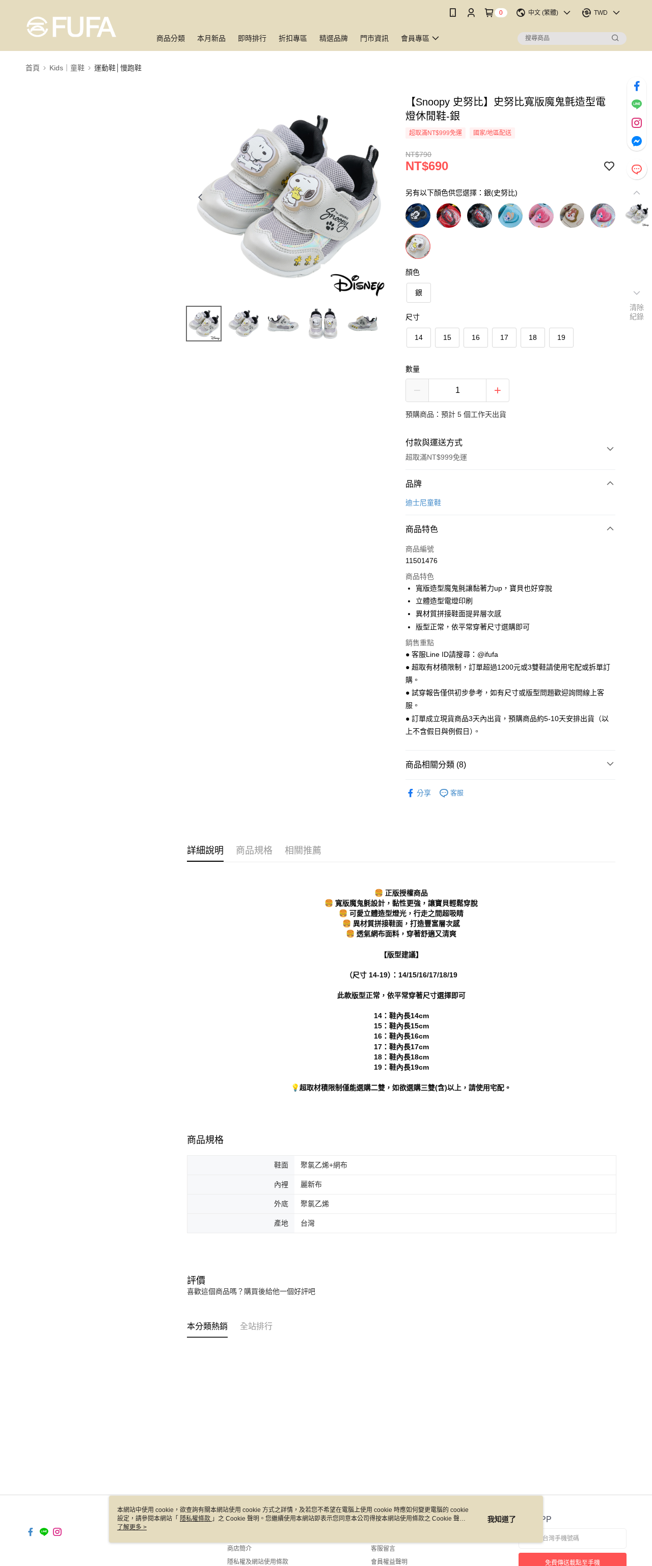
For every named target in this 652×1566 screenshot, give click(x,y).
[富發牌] (82, 26)
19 (561, 337)
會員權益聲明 (389, 1561)
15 (447, 337)
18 (533, 337)
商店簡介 (239, 1548)
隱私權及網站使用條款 (257, 1561)
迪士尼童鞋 (423, 502)
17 (504, 337)
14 (419, 337)
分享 (424, 793)
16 (476, 337)
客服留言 (383, 1548)
